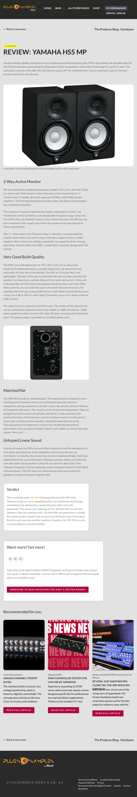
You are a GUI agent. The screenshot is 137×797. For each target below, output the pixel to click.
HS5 (10, 233)
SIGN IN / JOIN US (115, 13)
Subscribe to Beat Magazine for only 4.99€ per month (47, 589)
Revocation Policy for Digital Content (94, 785)
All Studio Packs (78, 8)
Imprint (117, 785)
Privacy (100, 782)
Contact (127, 785)
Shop (96, 8)
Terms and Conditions (87, 779)
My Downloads (116, 8)
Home (47, 8)
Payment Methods (86, 782)
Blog (58, 8)
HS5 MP (34, 497)
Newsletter (83, 788)
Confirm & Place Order (110, 779)
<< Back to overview (14, 29)
